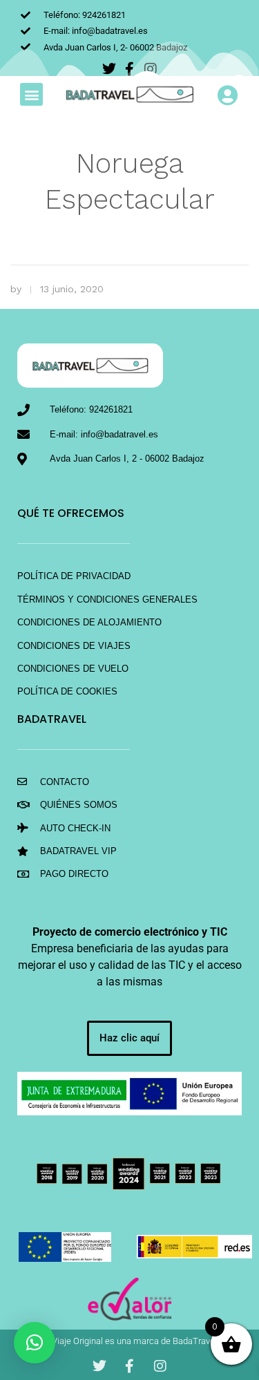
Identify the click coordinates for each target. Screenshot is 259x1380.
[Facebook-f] (130, 1366)
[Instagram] (160, 1366)
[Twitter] (99, 1366)
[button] (31, 94)
